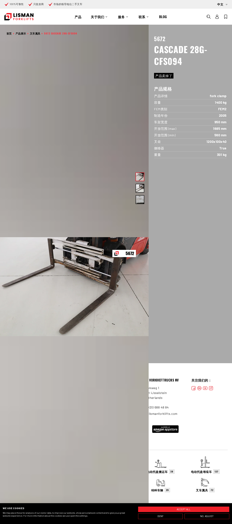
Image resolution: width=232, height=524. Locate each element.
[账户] (217, 16)
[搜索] (208, 16)
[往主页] (19, 16)
